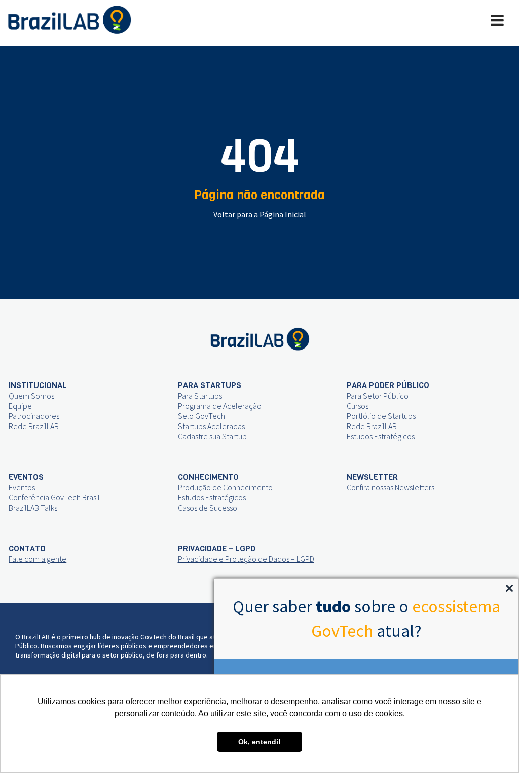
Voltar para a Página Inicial (259, 214)
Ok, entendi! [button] (259, 742)
